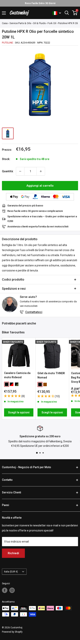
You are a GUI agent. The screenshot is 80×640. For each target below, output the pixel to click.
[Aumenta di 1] (41, 171)
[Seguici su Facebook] (4, 590)
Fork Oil (52, 23)
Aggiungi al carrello (40, 185)
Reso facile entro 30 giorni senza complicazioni (35, 211)
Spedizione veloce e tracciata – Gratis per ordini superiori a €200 (42, 219)
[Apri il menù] (4, 13)
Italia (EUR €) (11, 571)
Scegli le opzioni (19, 412)
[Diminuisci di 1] (20, 171)
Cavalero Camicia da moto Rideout (17, 375)
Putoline (7, 42)
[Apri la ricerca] (67, 13)
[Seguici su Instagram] (12, 590)
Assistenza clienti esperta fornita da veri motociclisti (37, 226)
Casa (5, 23)
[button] (12, 395)
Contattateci (33, 312)
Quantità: (8, 171)
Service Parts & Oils (20, 23)
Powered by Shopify (12, 631)
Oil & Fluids (39, 23)
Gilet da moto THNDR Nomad (51, 375)
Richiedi (13, 553)
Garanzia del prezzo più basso (25, 205)
